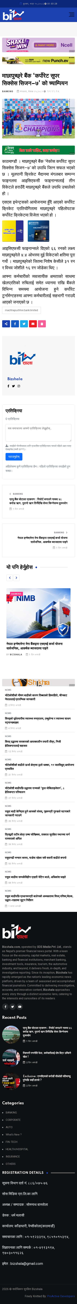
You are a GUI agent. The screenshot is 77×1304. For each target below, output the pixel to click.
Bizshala (15, 379)
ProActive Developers (61, 1296)
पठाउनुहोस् (14, 456)
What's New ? (14, 1134)
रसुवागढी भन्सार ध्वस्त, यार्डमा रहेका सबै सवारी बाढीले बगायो (35, 857)
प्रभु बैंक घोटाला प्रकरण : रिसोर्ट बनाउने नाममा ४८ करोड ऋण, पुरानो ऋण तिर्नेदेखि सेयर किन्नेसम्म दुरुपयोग (38, 501)
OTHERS (11, 1164)
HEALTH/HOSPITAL (17, 1149)
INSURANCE (13, 1156)
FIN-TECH (11, 1142)
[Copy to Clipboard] (42, 323)
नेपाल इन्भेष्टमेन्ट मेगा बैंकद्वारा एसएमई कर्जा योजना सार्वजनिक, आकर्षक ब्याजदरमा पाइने (43, 539)
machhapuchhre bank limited (21, 310)
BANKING (7, 91)
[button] (9, 578)
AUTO (9, 1127)
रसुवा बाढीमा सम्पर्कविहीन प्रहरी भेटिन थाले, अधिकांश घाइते (35, 877)
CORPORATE (13, 1120)
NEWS (8, 690)
